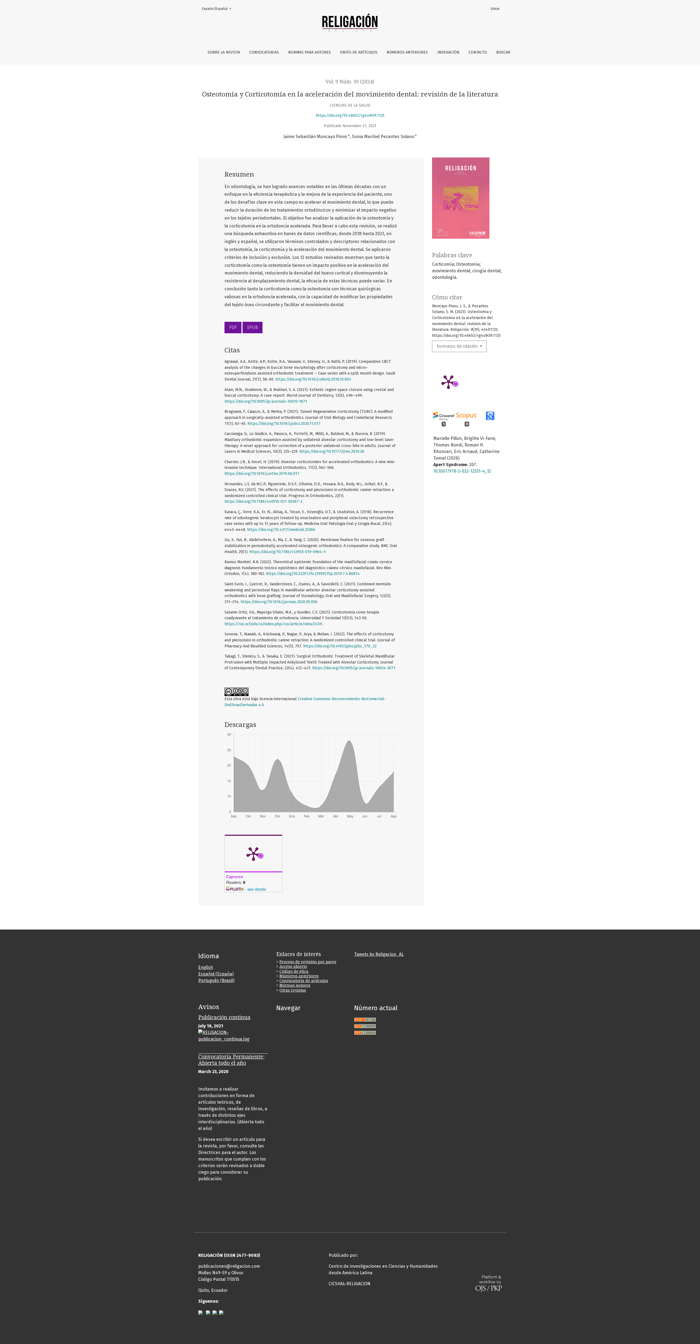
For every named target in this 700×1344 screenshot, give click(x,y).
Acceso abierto (293, 966)
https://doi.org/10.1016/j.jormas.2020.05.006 (279, 602)
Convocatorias (264, 52)
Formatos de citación (458, 346)
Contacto (478, 52)
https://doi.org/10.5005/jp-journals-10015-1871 (265, 401)
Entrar (495, 9)
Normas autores (294, 985)
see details (256, 889)
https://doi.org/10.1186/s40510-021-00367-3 (263, 501)
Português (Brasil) (216, 980)
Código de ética (293, 971)
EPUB (252, 327)
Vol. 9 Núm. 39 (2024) (350, 81)
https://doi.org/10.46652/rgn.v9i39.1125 (350, 115)
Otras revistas (292, 990)
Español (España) (218, 9)
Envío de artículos (358, 52)
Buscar (503, 52)
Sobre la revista (224, 52)
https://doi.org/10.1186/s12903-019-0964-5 (287, 552)
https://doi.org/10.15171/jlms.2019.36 (331, 451)
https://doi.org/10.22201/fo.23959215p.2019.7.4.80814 (313, 573)
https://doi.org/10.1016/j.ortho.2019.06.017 (261, 473)
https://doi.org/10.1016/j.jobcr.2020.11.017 (283, 423)
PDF (233, 327)
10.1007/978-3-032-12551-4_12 (462, 471)
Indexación (448, 52)
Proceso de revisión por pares (307, 962)
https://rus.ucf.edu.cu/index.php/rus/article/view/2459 (273, 624)
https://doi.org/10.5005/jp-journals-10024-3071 (353, 668)
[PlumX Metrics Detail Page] (448, 381)
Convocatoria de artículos (303, 980)
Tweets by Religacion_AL (379, 954)
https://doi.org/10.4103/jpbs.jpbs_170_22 (340, 646)
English (205, 967)
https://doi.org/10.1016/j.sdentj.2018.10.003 (313, 379)
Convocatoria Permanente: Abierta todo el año (231, 1060)
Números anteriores (407, 52)
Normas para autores (309, 52)
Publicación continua (224, 1017)
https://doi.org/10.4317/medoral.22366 (281, 529)
